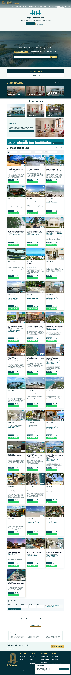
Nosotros (51, 6)
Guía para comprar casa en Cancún (34, 661)
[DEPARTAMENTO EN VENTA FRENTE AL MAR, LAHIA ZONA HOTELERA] (54, 415)
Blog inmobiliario (44, 662)
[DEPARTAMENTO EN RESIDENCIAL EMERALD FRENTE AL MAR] (16, 383)
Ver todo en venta (33, 656)
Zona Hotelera (22, 656)
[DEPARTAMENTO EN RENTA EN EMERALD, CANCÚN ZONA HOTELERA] (54, 543)
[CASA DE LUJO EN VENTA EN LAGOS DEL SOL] (54, 222)
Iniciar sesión (60, 6)
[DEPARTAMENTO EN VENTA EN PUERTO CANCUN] (16, 287)
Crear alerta (14, 609)
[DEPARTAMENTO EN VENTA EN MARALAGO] (54, 287)
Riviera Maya (22, 659)
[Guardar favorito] (22, 165)
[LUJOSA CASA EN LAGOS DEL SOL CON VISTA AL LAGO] (16, 191)
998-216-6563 (67, 6)
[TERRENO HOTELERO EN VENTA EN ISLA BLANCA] (35, 383)
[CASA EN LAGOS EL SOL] (16, 254)
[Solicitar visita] (18, 179)
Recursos (46, 6)
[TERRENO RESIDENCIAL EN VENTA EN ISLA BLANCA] (16, 222)
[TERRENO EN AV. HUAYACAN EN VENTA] (35, 287)
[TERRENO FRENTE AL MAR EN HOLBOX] (54, 479)
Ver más (21, 131)
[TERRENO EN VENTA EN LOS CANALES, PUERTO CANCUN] (35, 447)
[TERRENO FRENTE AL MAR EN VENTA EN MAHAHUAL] (35, 511)
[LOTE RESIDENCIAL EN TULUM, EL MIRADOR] (54, 511)
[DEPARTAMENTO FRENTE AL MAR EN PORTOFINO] (16, 415)
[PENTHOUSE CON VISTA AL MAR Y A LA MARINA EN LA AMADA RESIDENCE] (54, 447)
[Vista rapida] (15, 179)
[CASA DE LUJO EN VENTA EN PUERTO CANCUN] (16, 160)
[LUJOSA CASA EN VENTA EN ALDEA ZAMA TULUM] (35, 415)
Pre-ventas (32, 659)
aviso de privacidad (56, 605)
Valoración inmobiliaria (45, 659)
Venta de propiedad (44, 656)
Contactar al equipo (35, 625)
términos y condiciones (50, 606)
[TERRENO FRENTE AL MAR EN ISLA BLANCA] (35, 222)
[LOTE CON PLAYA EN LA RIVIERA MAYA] (54, 191)
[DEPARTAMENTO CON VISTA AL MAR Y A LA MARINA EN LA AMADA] (35, 254)
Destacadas (16, 6)
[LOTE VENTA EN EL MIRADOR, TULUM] (16, 543)
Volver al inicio (30, 23)
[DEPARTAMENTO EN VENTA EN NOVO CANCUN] (16, 447)
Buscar (11, 6)
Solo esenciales (54, 668)
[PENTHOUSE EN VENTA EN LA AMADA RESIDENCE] (54, 254)
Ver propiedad (11, 179)
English (67, 1)
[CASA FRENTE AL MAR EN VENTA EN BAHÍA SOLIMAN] (16, 350)
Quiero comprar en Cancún (36, 51)
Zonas (35, 6)
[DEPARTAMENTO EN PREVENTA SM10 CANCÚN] (35, 317)
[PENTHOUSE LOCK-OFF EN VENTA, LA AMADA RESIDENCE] (16, 511)
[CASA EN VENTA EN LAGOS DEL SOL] (54, 160)
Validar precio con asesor (50, 51)
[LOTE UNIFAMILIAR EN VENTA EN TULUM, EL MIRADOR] (35, 543)
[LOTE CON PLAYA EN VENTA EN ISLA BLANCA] (35, 191)
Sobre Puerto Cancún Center (57, 655)
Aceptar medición (64, 668)
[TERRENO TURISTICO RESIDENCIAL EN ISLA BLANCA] (35, 350)
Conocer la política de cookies (40, 672)
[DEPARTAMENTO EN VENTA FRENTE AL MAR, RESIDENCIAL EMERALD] (54, 350)
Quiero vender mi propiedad (21, 51)
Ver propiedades (40, 24)
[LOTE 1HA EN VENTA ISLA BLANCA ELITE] (54, 383)
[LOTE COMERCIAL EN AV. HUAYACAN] (35, 160)
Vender (55, 6)
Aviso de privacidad (55, 656)
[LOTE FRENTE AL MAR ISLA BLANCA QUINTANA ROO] (54, 317)
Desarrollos (40, 6)
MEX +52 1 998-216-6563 (35, 75)
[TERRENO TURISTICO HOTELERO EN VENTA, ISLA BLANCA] (35, 479)
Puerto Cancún (30, 6)
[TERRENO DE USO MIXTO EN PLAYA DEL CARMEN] (16, 575)
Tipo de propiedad (22, 6)
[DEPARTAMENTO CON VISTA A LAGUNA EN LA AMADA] (16, 317)
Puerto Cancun (22, 655)
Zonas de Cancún (33, 663)
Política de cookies (55, 659)
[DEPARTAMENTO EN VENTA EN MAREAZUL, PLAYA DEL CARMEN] (16, 479)
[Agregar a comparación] (24, 165)
